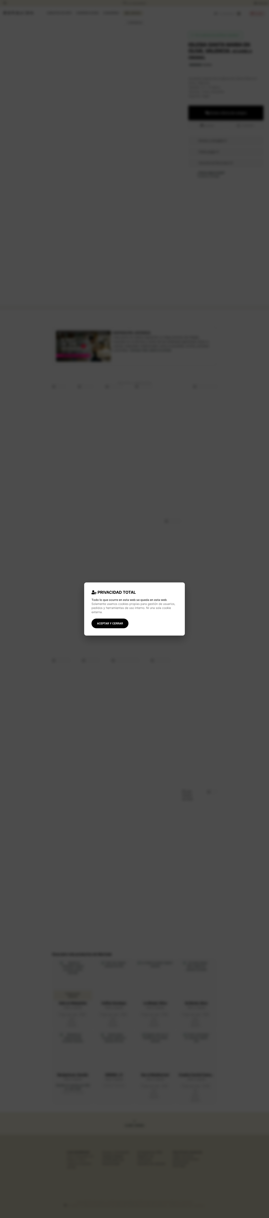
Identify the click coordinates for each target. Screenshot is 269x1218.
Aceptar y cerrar (110, 623)
